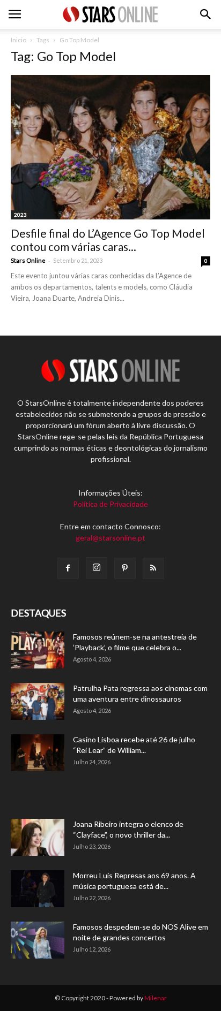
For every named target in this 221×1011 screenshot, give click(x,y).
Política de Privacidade (110, 503)
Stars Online (28, 260)
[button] (206, 14)
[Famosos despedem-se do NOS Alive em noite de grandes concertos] (37, 940)
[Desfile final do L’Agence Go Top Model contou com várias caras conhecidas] (110, 147)
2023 (20, 214)
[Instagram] (96, 568)
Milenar (155, 998)
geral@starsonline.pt (110, 537)
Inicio (18, 40)
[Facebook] (68, 568)
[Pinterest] (125, 568)
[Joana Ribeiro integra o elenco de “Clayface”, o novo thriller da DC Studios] (37, 837)
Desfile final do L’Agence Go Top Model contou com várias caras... (108, 239)
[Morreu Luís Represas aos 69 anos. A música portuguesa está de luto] (37, 888)
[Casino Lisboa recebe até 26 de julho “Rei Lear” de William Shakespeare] (37, 752)
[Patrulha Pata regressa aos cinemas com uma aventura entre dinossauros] (37, 701)
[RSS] (153, 568)
